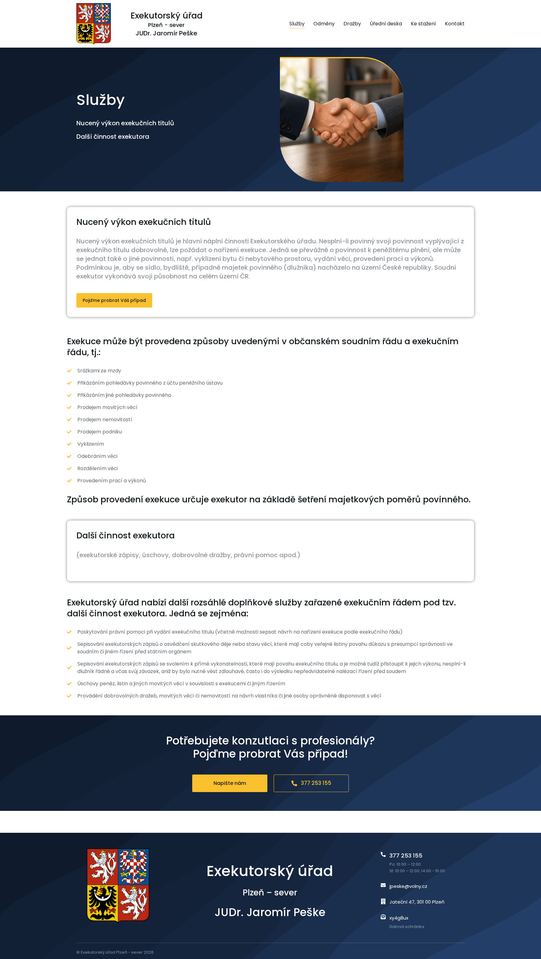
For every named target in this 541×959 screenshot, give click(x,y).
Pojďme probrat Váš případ (114, 300)
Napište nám (230, 783)
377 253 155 (316, 783)
